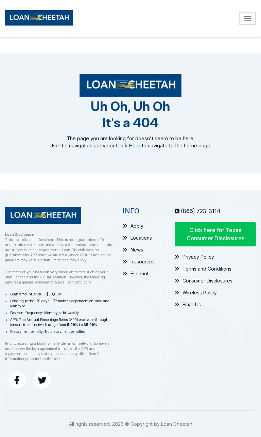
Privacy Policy (198, 257)
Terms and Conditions (206, 269)
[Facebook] (16, 380)
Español (139, 273)
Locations (141, 238)
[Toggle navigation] (247, 18)
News (136, 250)
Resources (142, 261)
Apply (136, 226)
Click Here (128, 145)
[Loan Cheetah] (39, 18)
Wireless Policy (199, 292)
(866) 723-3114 (201, 211)
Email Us (191, 304)
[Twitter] (42, 380)
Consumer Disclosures (207, 281)
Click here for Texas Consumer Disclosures (215, 234)
